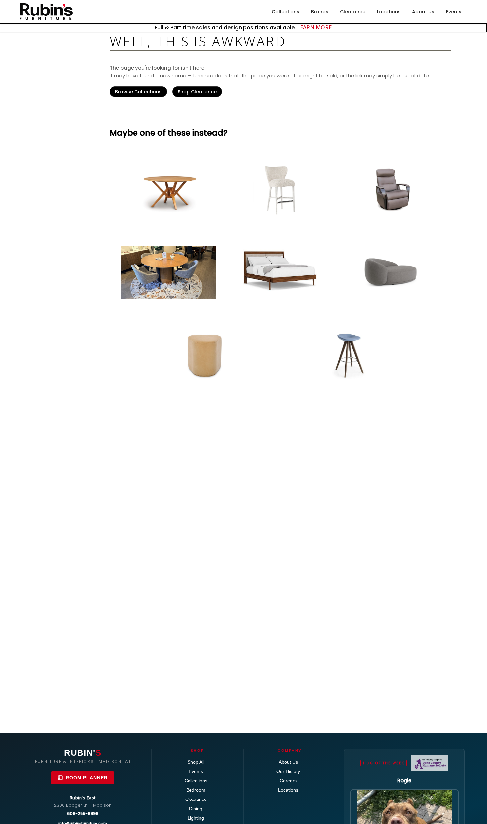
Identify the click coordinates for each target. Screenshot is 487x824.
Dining (195, 808)
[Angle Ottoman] (205, 354)
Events (453, 11)
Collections (285, 11)
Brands (319, 11)
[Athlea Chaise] (391, 268)
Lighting (196, 818)
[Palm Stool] (354, 354)
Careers (288, 780)
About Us (423, 11)
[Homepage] (46, 11)
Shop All (196, 762)
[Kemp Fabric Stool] (280, 190)
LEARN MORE (314, 27)
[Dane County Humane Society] (429, 763)
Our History (288, 771)
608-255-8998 (82, 813)
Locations (389, 11)
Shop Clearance (197, 91)
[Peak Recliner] (391, 190)
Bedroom (195, 790)
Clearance (352, 11)
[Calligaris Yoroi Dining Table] (168, 273)
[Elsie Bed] (280, 268)
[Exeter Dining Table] (168, 190)
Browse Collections (138, 91)
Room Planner (87, 777)
